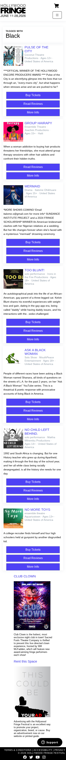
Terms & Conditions (18, 750)
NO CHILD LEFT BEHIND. (37, 431)
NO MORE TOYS (37, 509)
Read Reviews (33, 103)
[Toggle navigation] (57, 15)
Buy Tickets (33, 95)
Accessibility (43, 750)
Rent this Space (25, 661)
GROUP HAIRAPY (38, 123)
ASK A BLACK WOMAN (35, 352)
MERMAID (32, 186)
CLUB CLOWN (25, 576)
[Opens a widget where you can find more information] (49, 742)
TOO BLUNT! (34, 270)
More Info (33, 112)
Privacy (59, 750)
